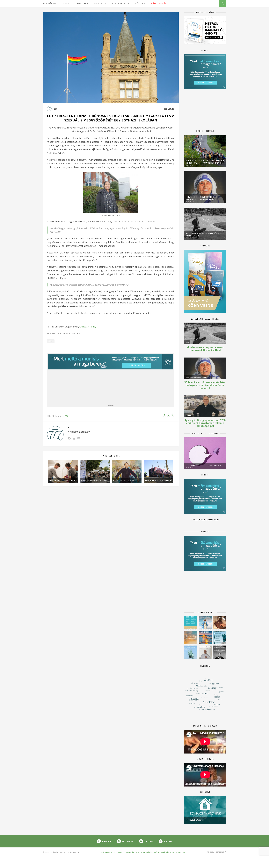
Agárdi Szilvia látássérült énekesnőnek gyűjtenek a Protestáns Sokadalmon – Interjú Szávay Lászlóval (95, 480)
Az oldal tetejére (215, 852)
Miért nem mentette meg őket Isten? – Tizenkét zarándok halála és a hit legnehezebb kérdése (158, 480)
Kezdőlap (49, 3)
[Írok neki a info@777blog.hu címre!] (78, 438)
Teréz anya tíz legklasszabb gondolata (203, 465)
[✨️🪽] (190, 637)
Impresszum (119, 852)
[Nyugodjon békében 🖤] (219, 652)
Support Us (180, 852)
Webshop (100, 3)
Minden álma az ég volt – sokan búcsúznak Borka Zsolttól (205, 234)
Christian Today (87, 326)
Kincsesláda (120, 3)
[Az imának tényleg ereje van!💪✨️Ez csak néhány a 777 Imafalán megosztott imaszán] (190, 622)
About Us (170, 852)
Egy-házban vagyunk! (195, 820)
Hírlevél (161, 852)
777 (55, 109)
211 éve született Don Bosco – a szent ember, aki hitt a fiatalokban (127, 480)
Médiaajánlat (107, 852)
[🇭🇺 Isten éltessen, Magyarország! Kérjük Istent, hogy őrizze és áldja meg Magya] (205, 637)
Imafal (66, 3)
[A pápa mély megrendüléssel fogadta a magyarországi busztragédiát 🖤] (205, 652)
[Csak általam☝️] (205, 622)
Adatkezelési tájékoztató (146, 852)
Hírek (51, 341)
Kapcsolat (130, 852)
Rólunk (140, 3)
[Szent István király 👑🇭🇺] (219, 637)
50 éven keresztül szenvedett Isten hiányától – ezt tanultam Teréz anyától (204, 198)
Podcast (82, 3)
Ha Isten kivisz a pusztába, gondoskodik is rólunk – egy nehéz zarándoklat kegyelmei (205, 161)
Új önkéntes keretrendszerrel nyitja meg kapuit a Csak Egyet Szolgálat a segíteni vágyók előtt (63, 480)
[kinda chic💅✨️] (219, 622)
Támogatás (159, 3)
